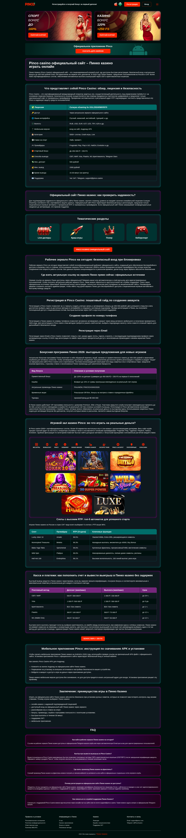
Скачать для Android (93, 51)
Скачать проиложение (66, 823)
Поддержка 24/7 (98, 825)
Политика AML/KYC (31, 827)
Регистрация (132, 4)
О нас (61, 820)
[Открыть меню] (157, 4)
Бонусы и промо (64, 825)
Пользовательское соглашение (35, 820)
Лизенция (96, 820)
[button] (182, 829)
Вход (146, 4)
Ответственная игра (31, 825)
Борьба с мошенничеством (101, 823)
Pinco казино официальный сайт (93, 249)
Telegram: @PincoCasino (134, 823)
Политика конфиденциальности (35, 823)
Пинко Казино (101, 834)
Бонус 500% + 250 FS (93, 639)
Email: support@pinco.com (135, 820)
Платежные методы (65, 827)
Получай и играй (38, 35)
